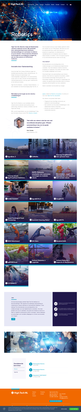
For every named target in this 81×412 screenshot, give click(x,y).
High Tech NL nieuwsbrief (54, 95)
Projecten (47, 4)
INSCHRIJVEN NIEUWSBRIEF (56, 401)
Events (52, 4)
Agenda (16, 372)
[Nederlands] (71, 4)
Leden (36, 4)
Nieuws (16, 369)
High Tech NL (31, 4)
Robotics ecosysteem (56, 93)
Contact (63, 4)
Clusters (42, 4)
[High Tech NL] (15, 4)
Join (13, 319)
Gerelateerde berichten (18, 364)
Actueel (57, 4)
